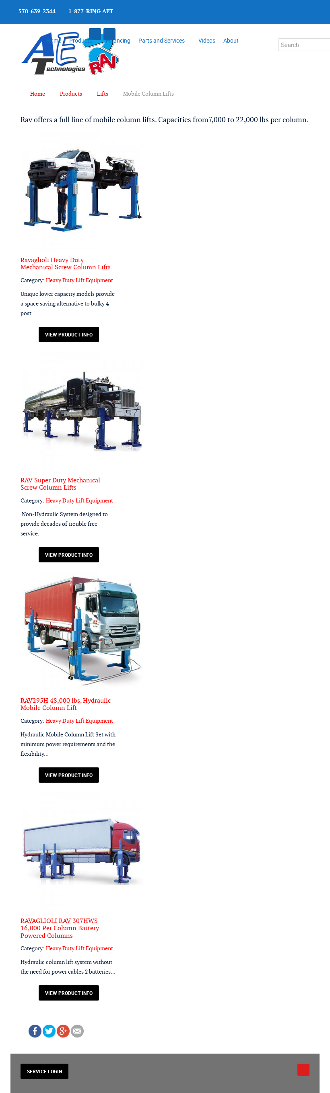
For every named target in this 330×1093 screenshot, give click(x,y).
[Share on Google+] (63, 1030)
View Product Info (69, 334)
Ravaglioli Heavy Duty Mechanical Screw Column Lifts (66, 264)
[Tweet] (49, 1030)
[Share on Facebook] (35, 1030)
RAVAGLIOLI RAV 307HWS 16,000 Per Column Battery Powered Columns (60, 928)
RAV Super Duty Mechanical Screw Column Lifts (60, 484)
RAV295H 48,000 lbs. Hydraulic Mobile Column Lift (66, 704)
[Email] (77, 1030)
